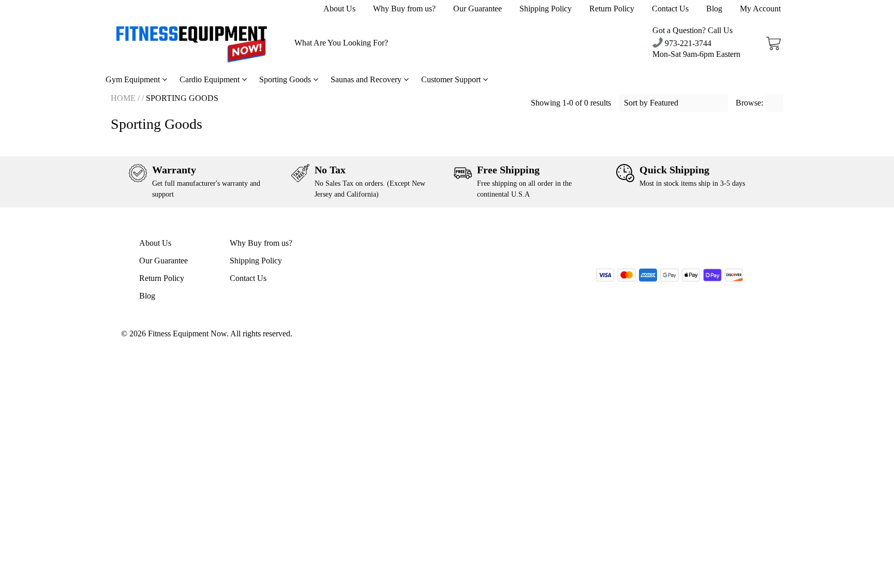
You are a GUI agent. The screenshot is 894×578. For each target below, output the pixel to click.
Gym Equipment (134, 79)
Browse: (750, 102)
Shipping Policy (545, 8)
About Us (339, 8)
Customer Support (452, 79)
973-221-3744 (687, 43)
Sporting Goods (286, 79)
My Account (760, 8)
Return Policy (611, 8)
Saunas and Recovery (367, 79)
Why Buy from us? (404, 8)
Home (123, 98)
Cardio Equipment (211, 79)
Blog (714, 8)
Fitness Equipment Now (187, 333)
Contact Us (670, 8)
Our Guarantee (477, 8)
